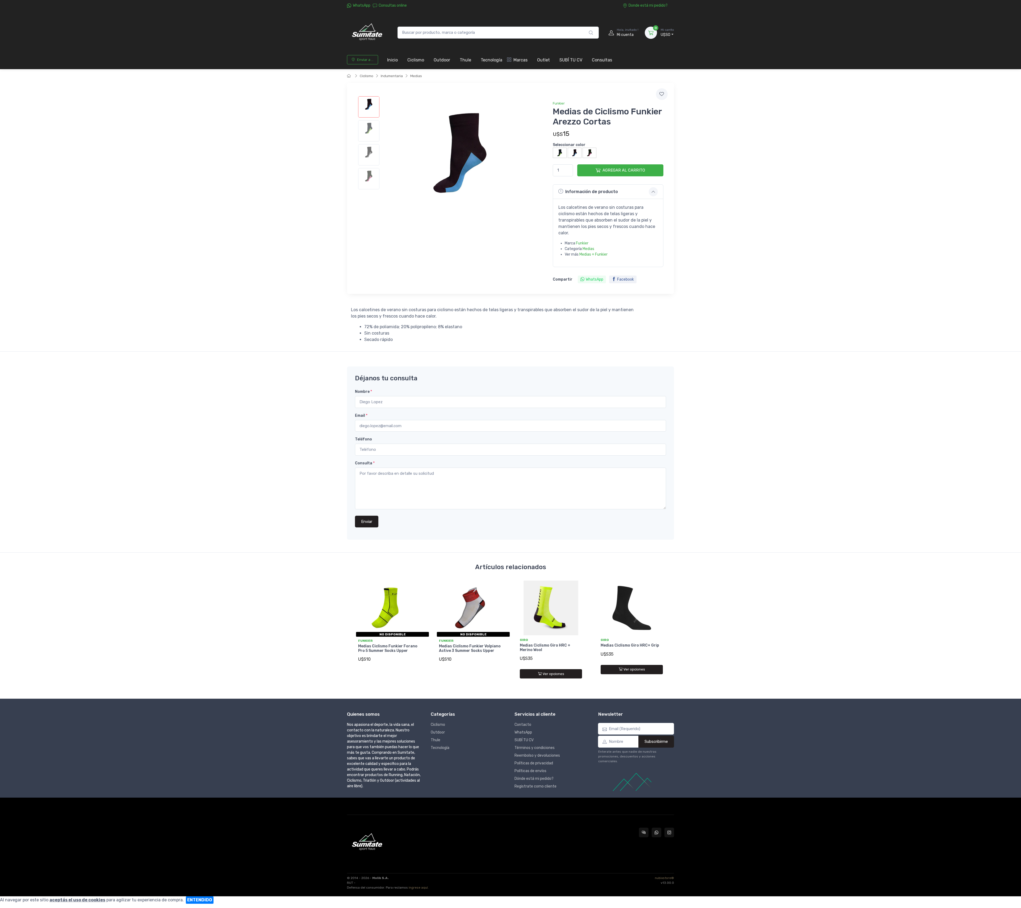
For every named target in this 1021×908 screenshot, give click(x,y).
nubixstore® (664, 878)
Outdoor (442, 60)
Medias (416, 76)
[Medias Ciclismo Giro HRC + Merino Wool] (550, 608)
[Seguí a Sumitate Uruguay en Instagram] (669, 832)
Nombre (363, 391)
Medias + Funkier (593, 254)
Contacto (522, 724)
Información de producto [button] (591, 191)
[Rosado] (589, 152)
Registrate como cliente (535, 786)
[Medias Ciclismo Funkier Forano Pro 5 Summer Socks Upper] (389, 608)
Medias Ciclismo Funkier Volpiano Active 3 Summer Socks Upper (470, 648)
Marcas (520, 60)
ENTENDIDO (199, 899)
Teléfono (363, 439)
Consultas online (393, 5)
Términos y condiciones (534, 747)
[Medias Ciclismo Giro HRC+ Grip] (631, 608)
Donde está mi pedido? (648, 5)
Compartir (562, 279)
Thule (465, 60)
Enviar (366, 521)
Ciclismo (415, 60)
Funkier (559, 103)
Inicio (392, 60)
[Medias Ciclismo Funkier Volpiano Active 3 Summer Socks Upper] (470, 608)
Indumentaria (392, 76)
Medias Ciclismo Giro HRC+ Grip (630, 645)
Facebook (625, 279)
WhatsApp (361, 5)
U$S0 (667, 32)
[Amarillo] (559, 152)
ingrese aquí (418, 887)
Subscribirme (656, 741)
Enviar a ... (365, 60)
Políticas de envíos (530, 771)
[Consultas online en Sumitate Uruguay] (643, 832)
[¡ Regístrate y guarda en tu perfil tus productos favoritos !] (662, 94)
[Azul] (574, 152)
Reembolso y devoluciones (537, 755)
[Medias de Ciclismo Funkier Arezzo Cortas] (368, 107)
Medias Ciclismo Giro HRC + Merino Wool (545, 647)
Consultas (602, 60)
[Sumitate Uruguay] (367, 32)
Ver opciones (553, 674)
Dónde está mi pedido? (534, 778)
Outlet (543, 60)
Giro (524, 640)
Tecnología (491, 60)
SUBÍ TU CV (570, 60)
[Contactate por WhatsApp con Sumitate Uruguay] (656, 832)
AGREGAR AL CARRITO (623, 170)
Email (361, 415)
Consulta (365, 463)
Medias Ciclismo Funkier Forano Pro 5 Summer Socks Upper (387, 648)
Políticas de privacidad (533, 763)
